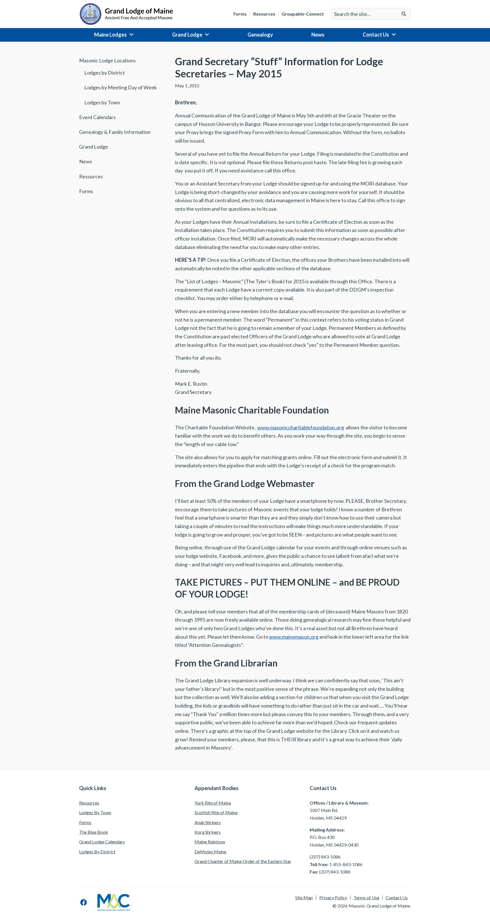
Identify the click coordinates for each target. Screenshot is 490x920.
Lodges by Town (102, 102)
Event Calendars (97, 117)
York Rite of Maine (213, 802)
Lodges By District (97, 851)
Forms (240, 14)
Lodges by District (104, 72)
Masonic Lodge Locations (107, 60)
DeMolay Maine (210, 851)
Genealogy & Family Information (115, 132)
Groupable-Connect (303, 14)
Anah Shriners (208, 822)
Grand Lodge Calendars (102, 841)
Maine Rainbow (210, 841)
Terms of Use (366, 897)
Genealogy (260, 34)
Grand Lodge (187, 34)
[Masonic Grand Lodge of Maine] (126, 13)
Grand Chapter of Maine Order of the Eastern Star (243, 861)
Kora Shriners (208, 832)
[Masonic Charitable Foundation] (113, 902)
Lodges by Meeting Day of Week (120, 87)
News (317, 34)
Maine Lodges (110, 34)
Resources (264, 14)
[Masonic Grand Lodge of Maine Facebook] (83, 902)
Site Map (304, 897)
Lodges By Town (95, 812)
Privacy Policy (333, 897)
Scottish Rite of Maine (216, 812)
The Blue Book (93, 832)
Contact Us (376, 34)
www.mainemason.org (293, 637)
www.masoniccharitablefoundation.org (300, 427)
